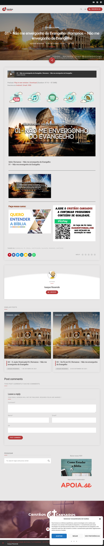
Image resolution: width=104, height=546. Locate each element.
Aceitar (59, 536)
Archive (51, 292)
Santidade (59, 248)
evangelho (19, 248)
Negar (75, 536)
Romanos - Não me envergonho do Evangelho (88, 56)
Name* (10, 415)
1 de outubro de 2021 (29, 369)
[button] (100, 519)
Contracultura (56, 56)
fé (24, 248)
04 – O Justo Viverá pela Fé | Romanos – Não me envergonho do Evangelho (27, 363)
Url (9, 425)
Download (33, 83)
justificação (35, 248)
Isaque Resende (52, 287)
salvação (44, 248)
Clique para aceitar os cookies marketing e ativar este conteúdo (29, 186)
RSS (29, 85)
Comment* (11, 402)
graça (28, 248)
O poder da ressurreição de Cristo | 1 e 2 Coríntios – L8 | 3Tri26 (28, 542)
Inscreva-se (94, 9)
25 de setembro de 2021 (78, 369)
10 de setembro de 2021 (55, 44)
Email (25, 85)
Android (19, 85)
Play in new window (21, 83)
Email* (54, 415)
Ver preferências (92, 536)
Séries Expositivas (68, 56)
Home (48, 56)
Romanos (52, 248)
